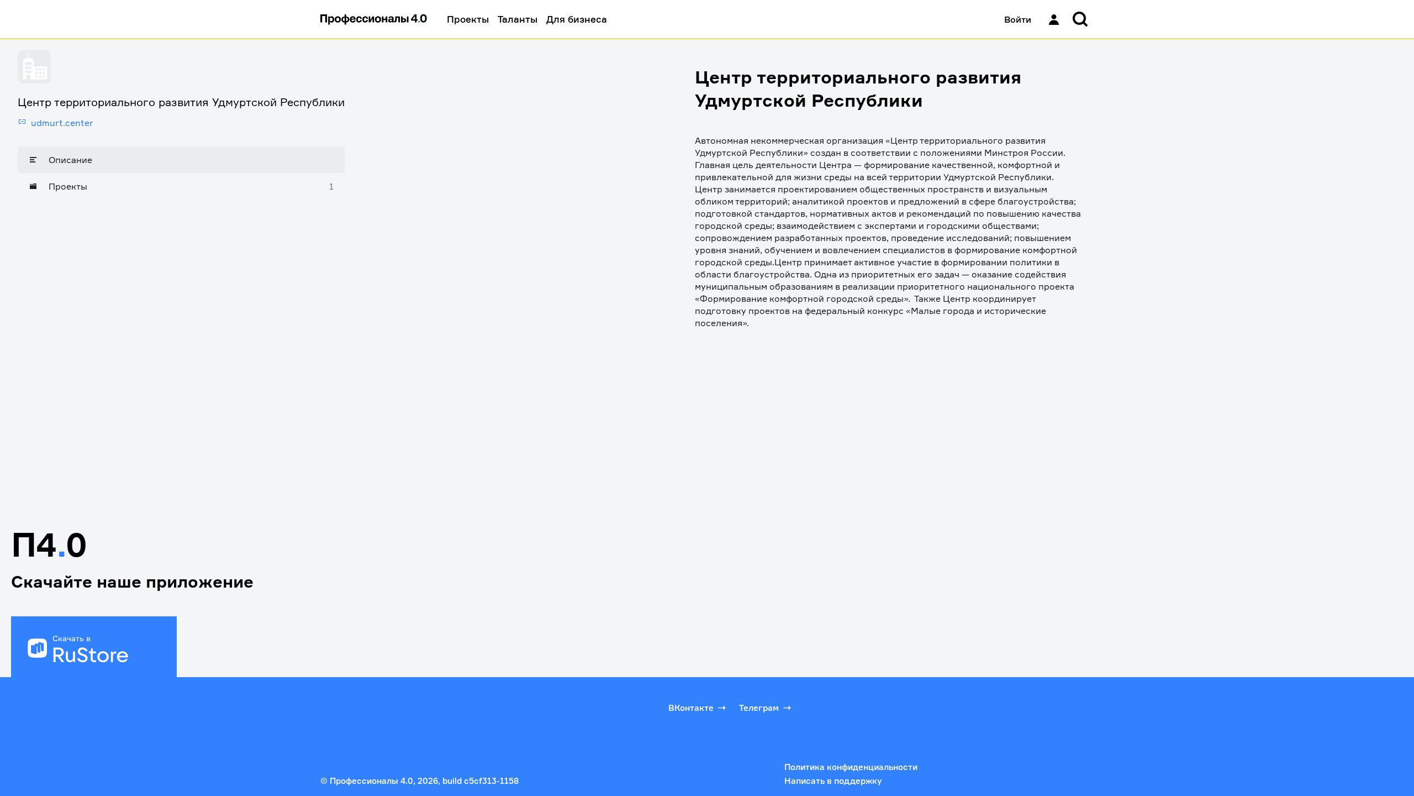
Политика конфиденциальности (850, 767)
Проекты (468, 19)
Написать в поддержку (833, 781)
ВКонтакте (691, 708)
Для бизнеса (576, 19)
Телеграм (759, 708)
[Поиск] (1080, 19)
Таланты (517, 19)
